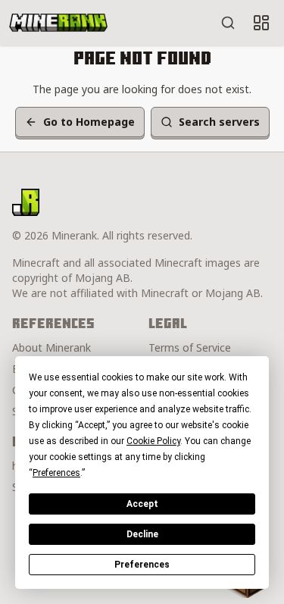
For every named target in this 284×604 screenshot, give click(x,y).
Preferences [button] (56, 473)
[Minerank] (58, 23)
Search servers (219, 121)
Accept (142, 504)
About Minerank (51, 347)
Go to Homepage (89, 121)
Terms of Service (189, 347)
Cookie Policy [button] (153, 441)
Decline (142, 534)
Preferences (142, 564)
